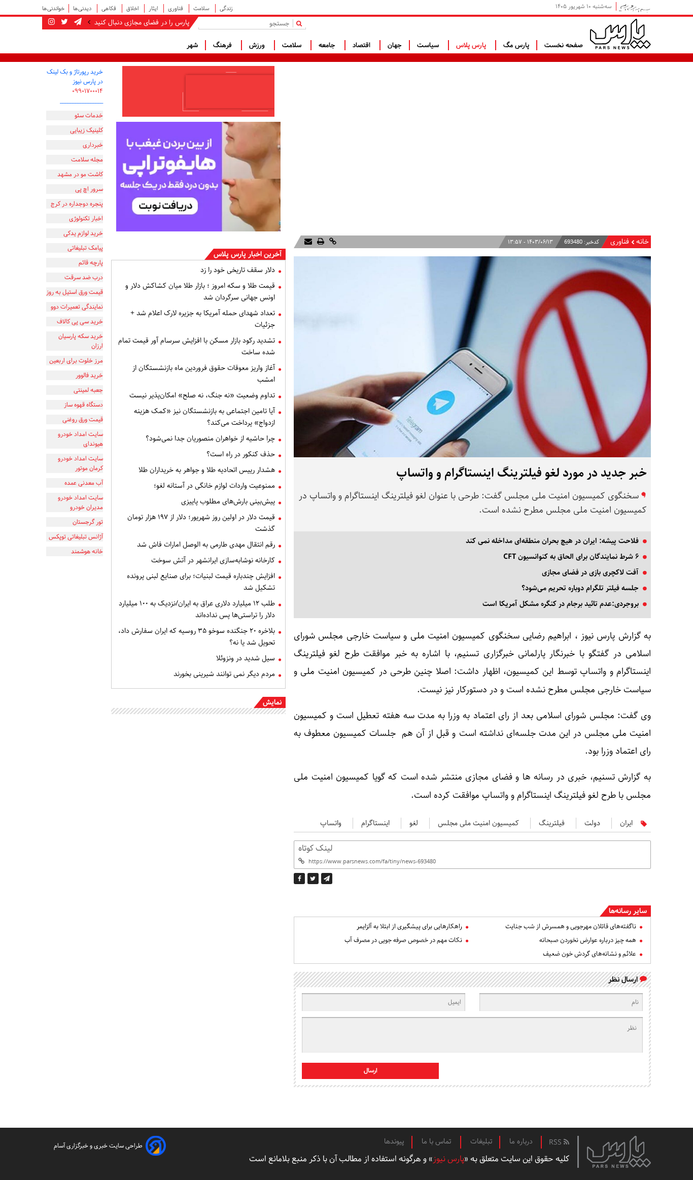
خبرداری (93, 145)
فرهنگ (223, 45)
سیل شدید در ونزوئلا (245, 658)
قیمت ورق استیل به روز (74, 292)
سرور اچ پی (89, 189)
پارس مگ (516, 45)
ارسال (370, 1070)
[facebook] (299, 878)
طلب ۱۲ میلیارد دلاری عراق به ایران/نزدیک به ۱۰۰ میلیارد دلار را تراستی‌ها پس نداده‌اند (197, 609)
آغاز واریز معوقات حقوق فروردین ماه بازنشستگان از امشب (203, 373)
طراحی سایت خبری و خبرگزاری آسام (98, 1146)
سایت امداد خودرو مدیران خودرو (80, 502)
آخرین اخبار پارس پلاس (248, 254)
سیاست (429, 45)
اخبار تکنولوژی (86, 218)
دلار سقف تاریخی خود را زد (237, 270)
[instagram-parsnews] (51, 22)
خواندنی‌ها (53, 8)
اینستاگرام (375, 823)
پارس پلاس (472, 45)
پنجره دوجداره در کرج (77, 204)
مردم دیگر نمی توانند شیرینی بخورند (224, 674)
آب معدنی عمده (83, 483)
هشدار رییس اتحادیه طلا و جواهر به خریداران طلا (206, 470)
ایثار (154, 8)
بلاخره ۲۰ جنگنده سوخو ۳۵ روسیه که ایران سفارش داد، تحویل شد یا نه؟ (196, 636)
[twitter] (313, 878)
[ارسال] (308, 242)
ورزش (258, 45)
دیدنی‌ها (83, 8)
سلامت (202, 8)
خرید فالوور (89, 375)
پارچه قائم (91, 262)
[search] (301, 23)
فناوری (176, 8)
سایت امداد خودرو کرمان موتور (80, 463)
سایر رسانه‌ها (628, 911)
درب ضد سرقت (83, 277)
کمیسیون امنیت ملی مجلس (478, 823)
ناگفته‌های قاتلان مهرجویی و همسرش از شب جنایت (570, 926)
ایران (626, 823)
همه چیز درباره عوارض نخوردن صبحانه (587, 940)
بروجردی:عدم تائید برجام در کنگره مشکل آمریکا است (560, 604)
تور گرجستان (88, 522)
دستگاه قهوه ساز (83, 405)
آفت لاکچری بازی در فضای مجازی (590, 572)
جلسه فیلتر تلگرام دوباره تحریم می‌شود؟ (580, 588)
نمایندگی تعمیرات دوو (77, 307)
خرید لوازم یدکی (83, 233)
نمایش (272, 702)
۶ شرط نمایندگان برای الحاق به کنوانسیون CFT (571, 556)
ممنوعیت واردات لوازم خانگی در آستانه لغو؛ (214, 485)
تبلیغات (481, 1141)
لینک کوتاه (315, 848)
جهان (395, 45)
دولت (592, 823)
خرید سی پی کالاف (80, 321)
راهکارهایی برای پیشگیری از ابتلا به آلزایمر (409, 926)
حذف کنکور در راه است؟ (240, 454)
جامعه (328, 45)
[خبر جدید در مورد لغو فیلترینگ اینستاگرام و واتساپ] (326, 878)
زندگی (226, 8)
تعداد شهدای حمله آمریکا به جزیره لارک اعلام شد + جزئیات (202, 319)
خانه (642, 242)
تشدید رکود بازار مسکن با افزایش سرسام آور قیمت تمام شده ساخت (196, 346)
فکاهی (109, 8)
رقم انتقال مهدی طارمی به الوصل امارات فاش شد (206, 544)
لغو (413, 823)
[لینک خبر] (332, 242)
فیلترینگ (552, 823)
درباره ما (521, 1141)
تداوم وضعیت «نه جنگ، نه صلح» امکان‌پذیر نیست (202, 395)
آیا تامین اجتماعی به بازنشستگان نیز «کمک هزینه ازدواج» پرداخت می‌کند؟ (204, 417)
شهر (192, 45)
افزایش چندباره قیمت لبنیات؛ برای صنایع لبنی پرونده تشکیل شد (201, 581)
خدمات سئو (89, 115)
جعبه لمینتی (88, 390)
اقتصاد (362, 45)
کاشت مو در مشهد (80, 174)
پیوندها (394, 1141)
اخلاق (133, 8)
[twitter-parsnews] (63, 22)
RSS (556, 1142)
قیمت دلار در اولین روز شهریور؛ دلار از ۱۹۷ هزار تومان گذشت (201, 523)
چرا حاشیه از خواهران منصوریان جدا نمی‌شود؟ (210, 438)
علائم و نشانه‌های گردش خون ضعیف (589, 954)
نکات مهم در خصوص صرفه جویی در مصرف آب (403, 940)
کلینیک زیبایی (86, 130)
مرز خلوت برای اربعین (76, 360)
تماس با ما (437, 1141)
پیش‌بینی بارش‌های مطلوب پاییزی (228, 501)
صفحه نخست (563, 45)
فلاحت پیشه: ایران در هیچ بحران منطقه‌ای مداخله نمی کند (552, 541)
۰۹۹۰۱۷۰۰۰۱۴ (87, 91)
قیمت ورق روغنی (82, 419)
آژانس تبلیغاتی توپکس (76, 537)
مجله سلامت (87, 159)
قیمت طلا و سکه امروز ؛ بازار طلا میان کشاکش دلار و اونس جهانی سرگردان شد (200, 291)
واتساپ (330, 823)
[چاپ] (320, 242)
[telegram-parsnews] (77, 22)
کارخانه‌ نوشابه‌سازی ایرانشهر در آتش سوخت (213, 560)
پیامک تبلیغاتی (85, 248)
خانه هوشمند (87, 551)
